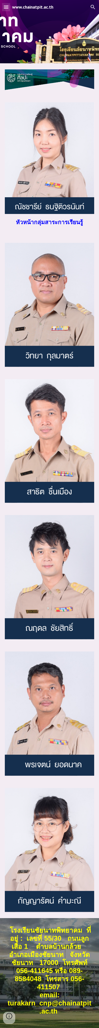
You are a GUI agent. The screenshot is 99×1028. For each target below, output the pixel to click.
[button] (6, 7)
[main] (49, 222)
